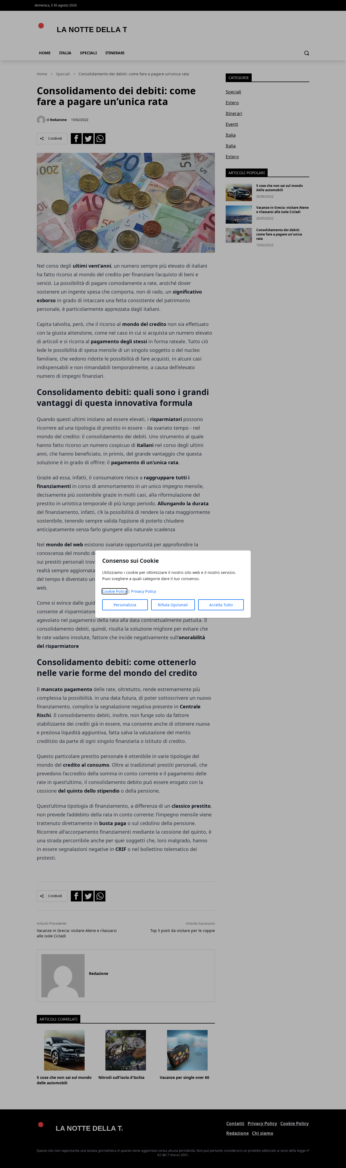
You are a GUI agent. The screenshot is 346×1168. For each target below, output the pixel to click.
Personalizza (125, 604)
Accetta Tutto (221, 604)
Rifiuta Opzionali (173, 604)
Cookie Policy (114, 591)
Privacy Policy (143, 591)
